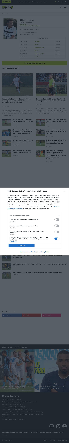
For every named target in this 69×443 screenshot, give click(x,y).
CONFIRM (21, 245)
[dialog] (34, 221)
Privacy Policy (45, 252)
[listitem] (34, 216)
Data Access (34, 252)
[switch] (56, 219)
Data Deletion (24, 252)
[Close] (65, 191)
